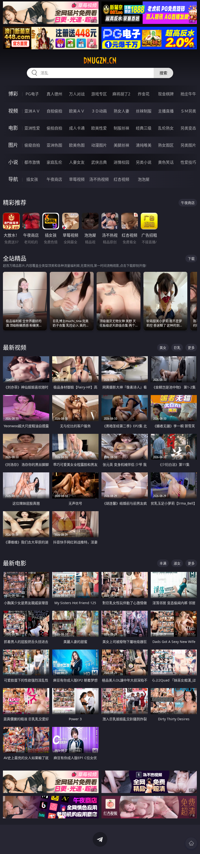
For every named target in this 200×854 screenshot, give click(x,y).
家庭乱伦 (54, 162)
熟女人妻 (121, 111)
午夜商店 (54, 179)
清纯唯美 (143, 145)
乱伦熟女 (166, 128)
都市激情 (32, 162)
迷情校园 (121, 162)
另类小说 (143, 162)
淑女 (177, 563)
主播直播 (166, 111)
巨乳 (177, 347)
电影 (13, 128)
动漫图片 (99, 145)
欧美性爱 (99, 128)
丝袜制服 (143, 111)
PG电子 (32, 94)
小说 (13, 162)
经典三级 (143, 128)
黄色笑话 (166, 162)
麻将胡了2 (121, 94)
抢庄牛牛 (188, 94)
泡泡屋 (144, 179)
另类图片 (188, 145)
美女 (163, 347)
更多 (191, 347)
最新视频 (14, 347)
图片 (13, 145)
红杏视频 (121, 179)
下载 (191, 258)
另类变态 (188, 128)
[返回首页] (191, 843)
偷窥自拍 (32, 145)
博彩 (13, 94)
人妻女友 (77, 162)
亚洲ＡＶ (32, 111)
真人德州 (54, 94)
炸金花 (144, 94)
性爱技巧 (188, 162)
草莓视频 (77, 179)
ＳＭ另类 (188, 111)
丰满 (163, 563)
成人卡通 (77, 128)
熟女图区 (166, 145)
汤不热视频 (99, 179)
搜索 (163, 73)
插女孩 (32, 179)
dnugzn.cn (100, 60)
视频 (13, 111)
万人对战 (77, 94)
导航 (13, 179)
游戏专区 (99, 94)
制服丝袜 (121, 128)
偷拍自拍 (54, 128)
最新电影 (14, 563)
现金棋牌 (166, 94)
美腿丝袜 (121, 145)
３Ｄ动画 (99, 111)
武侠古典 (99, 162)
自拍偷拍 (54, 111)
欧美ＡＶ (77, 111)
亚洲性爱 (32, 128)
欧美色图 (77, 145)
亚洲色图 (54, 145)
